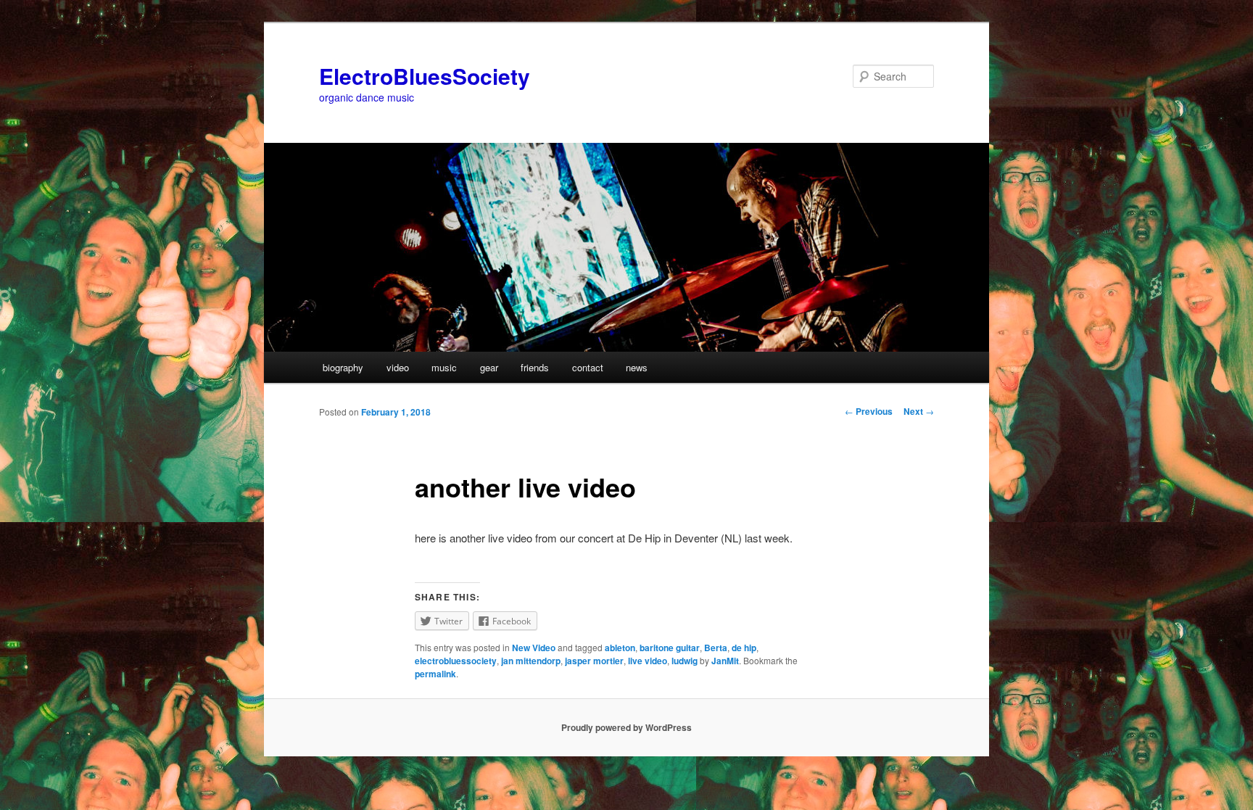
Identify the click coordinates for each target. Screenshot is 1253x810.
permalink (435, 673)
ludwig (684, 660)
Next (918, 411)
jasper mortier (594, 660)
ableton (620, 647)
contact (587, 367)
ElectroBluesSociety (424, 75)
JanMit (725, 660)
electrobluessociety (456, 660)
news (637, 367)
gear (489, 367)
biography (343, 367)
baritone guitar (670, 647)
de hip (744, 647)
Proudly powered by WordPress (626, 727)
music (444, 367)
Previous (869, 411)
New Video (533, 647)
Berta (715, 647)
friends (535, 367)
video (397, 367)
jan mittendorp (531, 660)
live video (647, 660)
